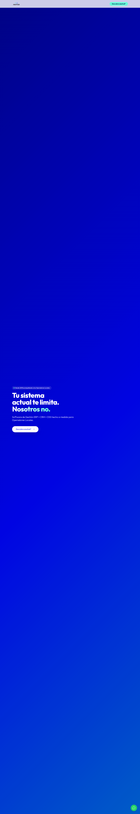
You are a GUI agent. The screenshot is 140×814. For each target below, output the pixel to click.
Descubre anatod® (119, 4)
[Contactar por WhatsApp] (134, 808)
